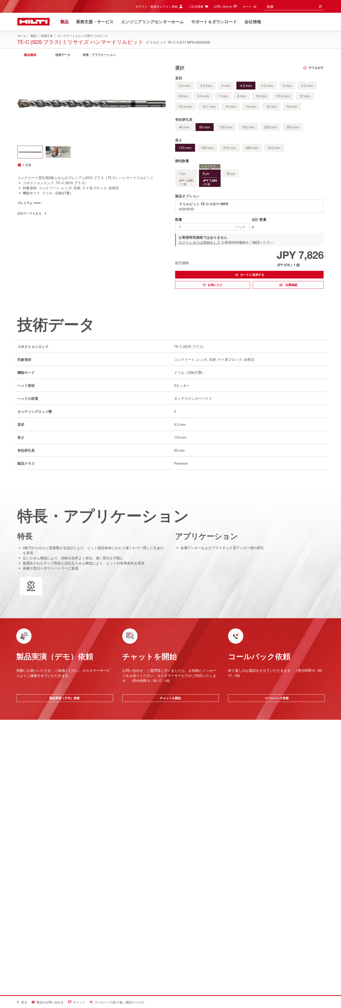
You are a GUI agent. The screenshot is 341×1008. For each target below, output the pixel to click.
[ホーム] (33, 22)
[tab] (30, 54)
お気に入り (215, 285)
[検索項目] (320, 6)
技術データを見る (29, 213)
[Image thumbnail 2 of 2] (58, 152)
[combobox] (293, 6)
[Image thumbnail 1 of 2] (30, 152)
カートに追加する (252, 274)
